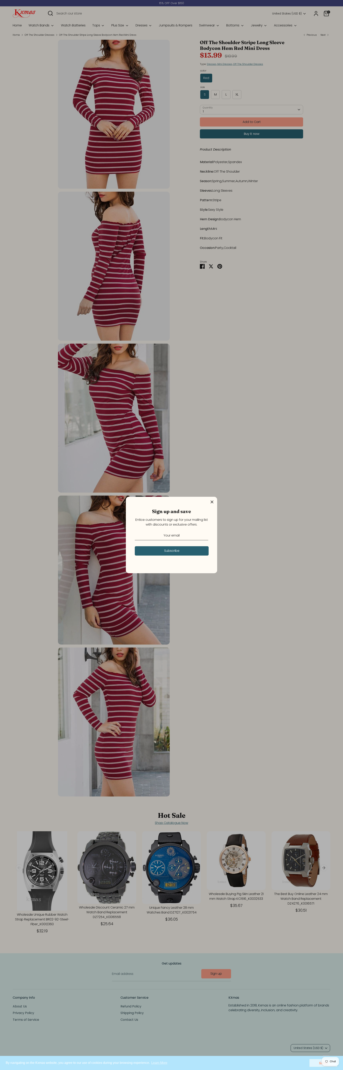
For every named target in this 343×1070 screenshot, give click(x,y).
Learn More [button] (159, 1062)
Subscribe (171, 550)
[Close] (212, 502)
